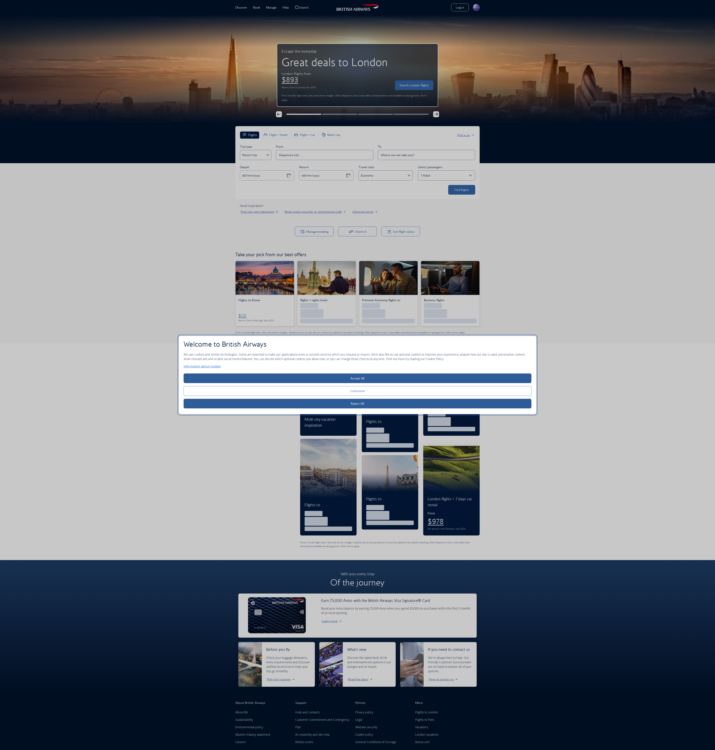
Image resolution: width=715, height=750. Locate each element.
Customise (357, 391)
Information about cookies (202, 366)
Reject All (357, 403)
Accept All (357, 378)
